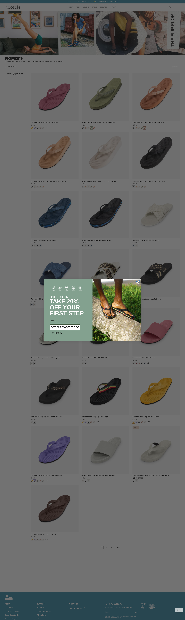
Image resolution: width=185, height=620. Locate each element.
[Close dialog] (138, 281)
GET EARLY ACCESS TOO (65, 327)
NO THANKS (56, 333)
